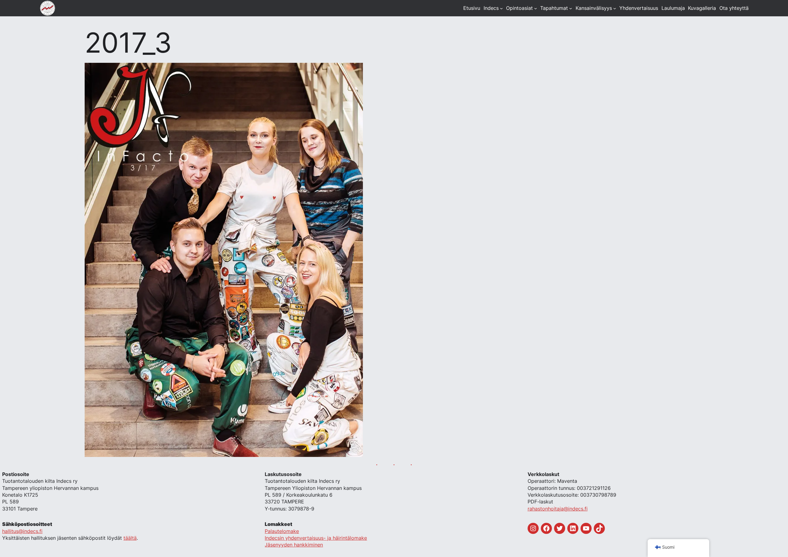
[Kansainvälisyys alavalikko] (614, 8)
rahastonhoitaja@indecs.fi (558, 509)
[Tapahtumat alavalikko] (570, 8)
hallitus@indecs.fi (22, 531)
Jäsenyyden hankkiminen (294, 545)
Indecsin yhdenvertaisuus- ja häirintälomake (316, 538)
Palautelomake (282, 531)
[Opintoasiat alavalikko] (535, 8)
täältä (130, 538)
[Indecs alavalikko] (501, 8)
